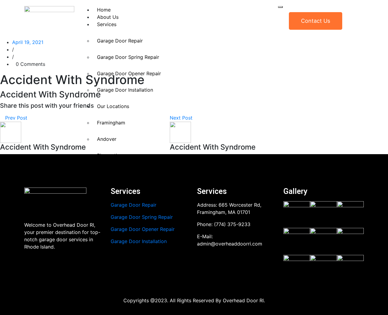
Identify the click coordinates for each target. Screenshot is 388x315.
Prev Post (15, 118)
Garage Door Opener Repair (129, 73)
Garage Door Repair (120, 41)
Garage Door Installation (139, 241)
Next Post (182, 118)
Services (106, 24)
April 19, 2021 (27, 42)
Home (104, 10)
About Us (108, 17)
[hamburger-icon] (280, 7)
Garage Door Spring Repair (128, 57)
